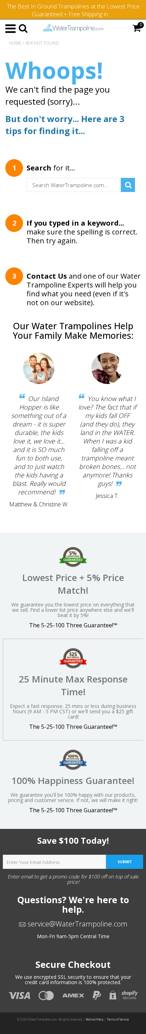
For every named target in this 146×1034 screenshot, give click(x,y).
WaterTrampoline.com (42, 1019)
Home (15, 43)
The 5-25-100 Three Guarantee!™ (73, 625)
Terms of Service (118, 1019)
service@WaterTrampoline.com (77, 924)
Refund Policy (94, 1019)
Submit (125, 861)
